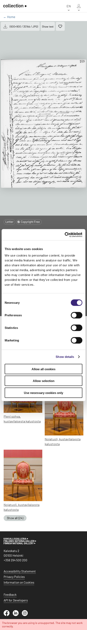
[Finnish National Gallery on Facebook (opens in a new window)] (8, 615)
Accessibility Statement (20, 571)
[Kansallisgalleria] (20, 543)
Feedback (10, 594)
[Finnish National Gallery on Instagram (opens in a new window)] (26, 615)
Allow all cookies (43, 369)
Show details (65, 356)
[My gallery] (79, 6)
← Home (9, 17)
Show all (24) (15, 518)
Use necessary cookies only (43, 392)
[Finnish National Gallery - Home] (15, 6)
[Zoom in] (43, 124)
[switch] (76, 315)
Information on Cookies (19, 582)
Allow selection (43, 381)
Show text (48, 26)
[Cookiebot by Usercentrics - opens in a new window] (64, 234)
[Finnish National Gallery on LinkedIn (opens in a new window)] (17, 615)
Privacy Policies (14, 577)
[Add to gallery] (60, 26)
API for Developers (16, 600)
